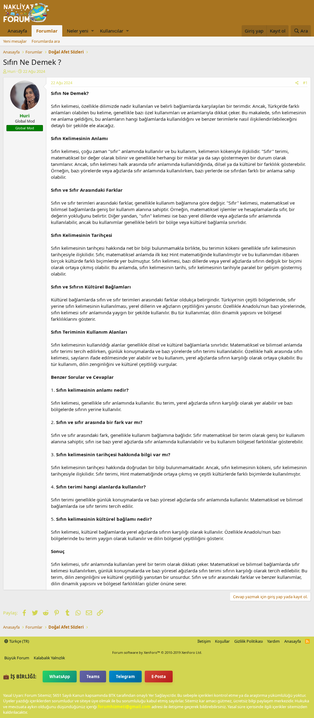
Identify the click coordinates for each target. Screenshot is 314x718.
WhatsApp (59, 676)
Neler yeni (77, 31)
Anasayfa (17, 31)
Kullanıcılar (111, 31)
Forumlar (47, 31)
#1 (305, 82)
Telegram (125, 676)
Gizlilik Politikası (248, 641)
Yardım (273, 641)
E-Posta (158, 676)
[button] (92, 31)
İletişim (204, 641)
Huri (11, 71)
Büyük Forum (16, 658)
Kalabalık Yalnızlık (49, 658)
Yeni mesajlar (15, 41)
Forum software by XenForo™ (157, 652)
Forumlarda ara (46, 41)
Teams (92, 676)
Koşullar (222, 641)
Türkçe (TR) (18, 641)
